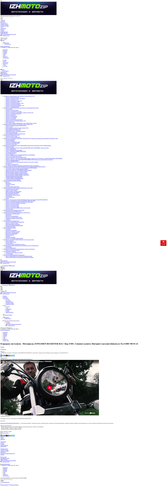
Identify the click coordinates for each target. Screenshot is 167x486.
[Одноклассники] (3, 355)
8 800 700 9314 (4, 33)
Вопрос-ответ (4, 457)
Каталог (2, 437)
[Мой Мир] (5, 355)
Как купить (8, 300)
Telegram (5, 52)
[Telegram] (14, 355)
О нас (7, 307)
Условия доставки (4, 450)
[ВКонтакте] (1, 355)
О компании (3, 441)
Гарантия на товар (5, 451)
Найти (2, 480)
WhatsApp (5, 56)
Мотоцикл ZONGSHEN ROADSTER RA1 (10, 423)
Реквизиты (3, 452)
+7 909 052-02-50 (5, 35)
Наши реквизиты (4, 445)
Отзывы (2, 444)
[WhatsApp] (10, 355)
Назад (8, 299)
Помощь (2, 454)
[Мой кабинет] (1, 286)
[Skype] (12, 355)
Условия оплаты (4, 448)
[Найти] (2, 19)
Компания (3, 439)
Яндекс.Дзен (6, 58)
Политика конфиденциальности (8, 453)
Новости (2, 442)
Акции (2, 438)
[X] (7, 355)
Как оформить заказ (5, 458)
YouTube (5, 53)
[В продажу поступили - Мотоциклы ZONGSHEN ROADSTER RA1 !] (17, 359)
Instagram (5, 50)
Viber (4, 54)
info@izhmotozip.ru (6, 46)
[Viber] (8, 355)
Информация (3, 446)
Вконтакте (5, 49)
